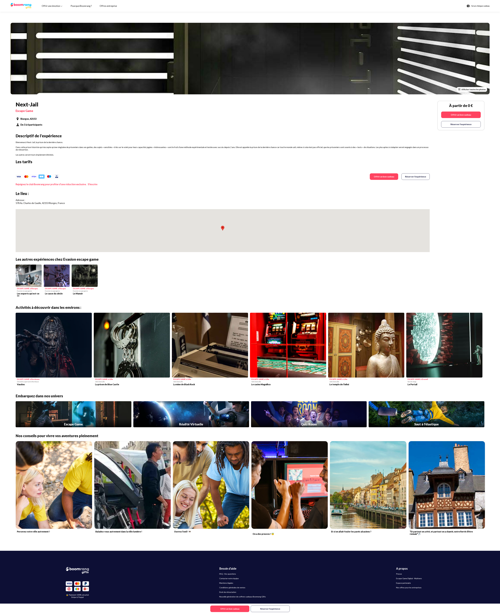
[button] (222, 228)
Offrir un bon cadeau (384, 176)
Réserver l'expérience (415, 176)
